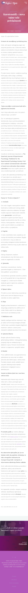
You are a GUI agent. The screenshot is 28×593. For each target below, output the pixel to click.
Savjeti (12, 31)
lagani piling (14, 437)
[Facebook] (13, 557)
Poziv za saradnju (14, 583)
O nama (14, 576)
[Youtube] (15, 557)
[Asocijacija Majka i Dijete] (9, 2)
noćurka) (19, 444)
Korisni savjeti (13, 11)
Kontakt (14, 586)
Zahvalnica (14, 579)
